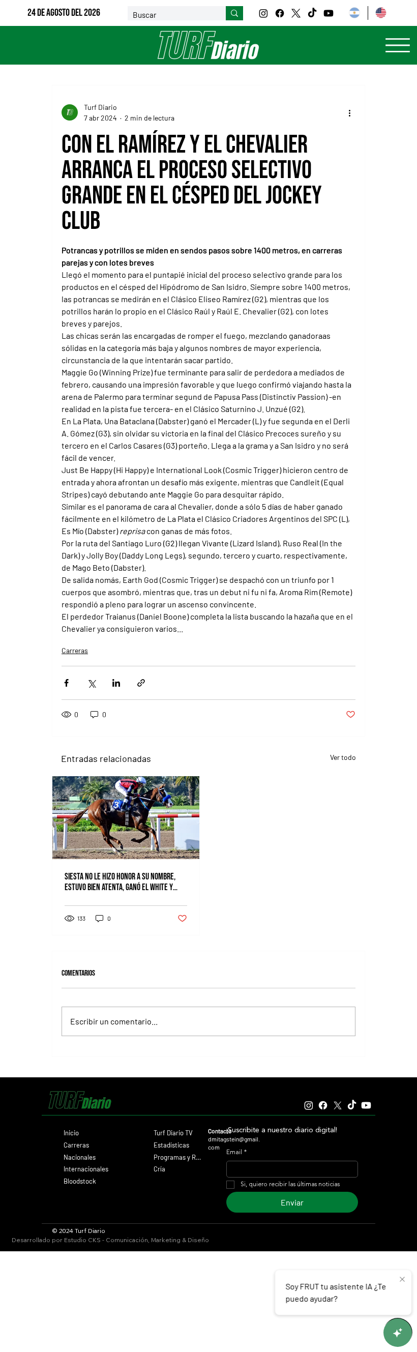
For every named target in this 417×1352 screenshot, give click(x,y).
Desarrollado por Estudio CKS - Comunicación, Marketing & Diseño (110, 1240)
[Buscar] (234, 13)
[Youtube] (328, 13)
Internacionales (86, 1169)
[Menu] (397, 45)
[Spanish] (354, 13)
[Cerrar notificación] (402, 1279)
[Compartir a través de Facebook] (66, 683)
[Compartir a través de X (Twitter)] (91, 683)
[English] (381, 13)
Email (236, 1153)
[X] (296, 13)
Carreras (75, 650)
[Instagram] (263, 13)
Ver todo (343, 757)
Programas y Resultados (178, 1157)
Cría (159, 1169)
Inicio (71, 1133)
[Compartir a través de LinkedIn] (116, 683)
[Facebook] (279, 13)
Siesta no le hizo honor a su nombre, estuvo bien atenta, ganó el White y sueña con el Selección (120, 882)
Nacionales (80, 1157)
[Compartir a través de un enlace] (141, 683)
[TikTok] (312, 13)
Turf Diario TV (173, 1133)
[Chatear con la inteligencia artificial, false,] (397, 1332)
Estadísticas (171, 1145)
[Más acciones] (349, 112)
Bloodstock (80, 1181)
